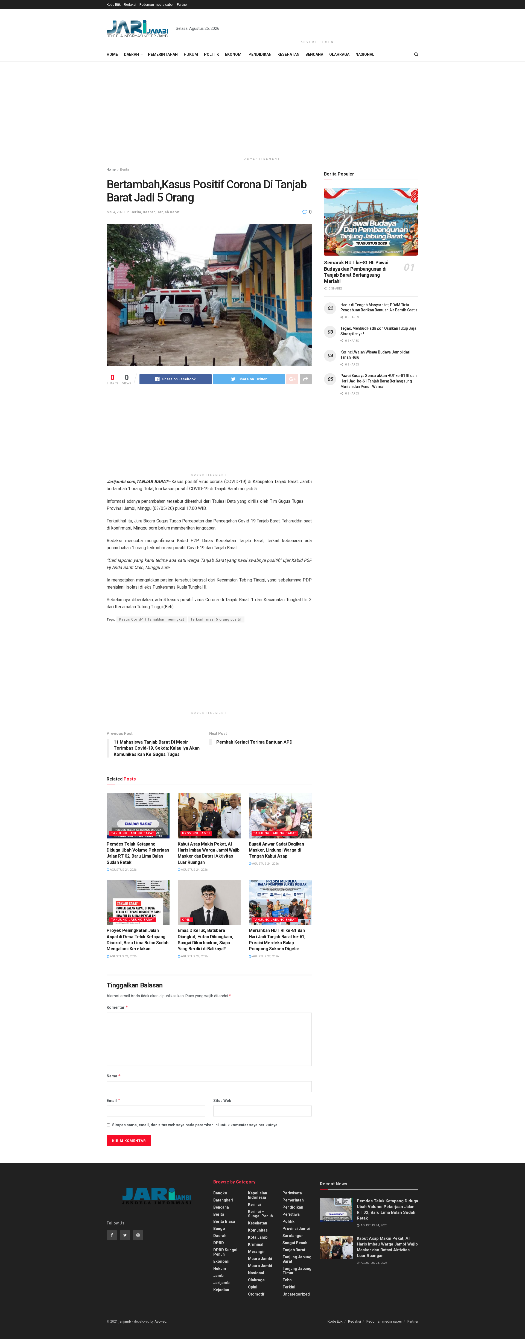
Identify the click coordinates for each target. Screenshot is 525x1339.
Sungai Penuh (294, 1243)
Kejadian (221, 1290)
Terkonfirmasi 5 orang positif (216, 619)
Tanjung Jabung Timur (296, 1270)
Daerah (131, 54)
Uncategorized (296, 1294)
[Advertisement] (318, 23)
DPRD (218, 1243)
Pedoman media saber (156, 5)
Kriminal (255, 1244)
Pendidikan (260, 54)
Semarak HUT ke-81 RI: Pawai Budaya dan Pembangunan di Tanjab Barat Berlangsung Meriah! (356, 272)
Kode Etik (114, 5)
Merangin (257, 1251)
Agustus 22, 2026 (265, 956)
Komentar (117, 1007)
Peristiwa (291, 1214)
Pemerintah (293, 1200)
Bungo (219, 1228)
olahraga (256, 1280)
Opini (187, 920)
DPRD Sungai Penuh (225, 1252)
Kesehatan (288, 54)
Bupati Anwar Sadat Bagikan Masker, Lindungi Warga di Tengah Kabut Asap (276, 850)
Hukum (191, 54)
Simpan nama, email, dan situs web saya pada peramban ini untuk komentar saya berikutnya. (195, 1125)
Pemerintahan (163, 54)
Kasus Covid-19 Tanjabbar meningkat (151, 619)
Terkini (288, 1287)
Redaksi (130, 5)
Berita (124, 169)
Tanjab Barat (168, 212)
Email (113, 1100)
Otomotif (256, 1294)
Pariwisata (292, 1193)
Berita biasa (224, 1221)
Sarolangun (293, 1235)
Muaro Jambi (260, 1258)
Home (112, 54)
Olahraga (339, 54)
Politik (211, 54)
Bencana (314, 54)
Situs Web (222, 1100)
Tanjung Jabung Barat (132, 833)
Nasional (364, 54)
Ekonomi (234, 54)
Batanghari (223, 1200)
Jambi (218, 1275)
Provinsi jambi (196, 833)
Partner (182, 5)
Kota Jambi (258, 1237)
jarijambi (125, 1321)
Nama (114, 1075)
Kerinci (254, 1204)
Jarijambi (222, 1282)
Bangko (220, 1193)
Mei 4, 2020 (115, 212)
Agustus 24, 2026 (122, 870)
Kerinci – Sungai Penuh (260, 1213)
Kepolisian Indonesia (257, 1195)
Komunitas (258, 1230)
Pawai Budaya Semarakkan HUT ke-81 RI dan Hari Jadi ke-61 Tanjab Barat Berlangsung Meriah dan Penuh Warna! (378, 380)
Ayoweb (160, 1321)
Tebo (287, 1280)
